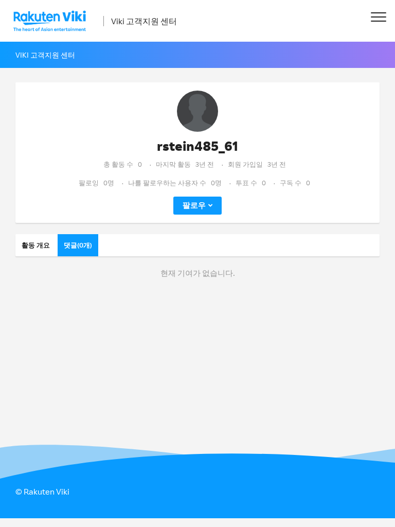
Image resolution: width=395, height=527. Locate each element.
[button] (378, 16)
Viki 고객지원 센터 (144, 21)
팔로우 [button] (194, 205)
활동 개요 (36, 245)
